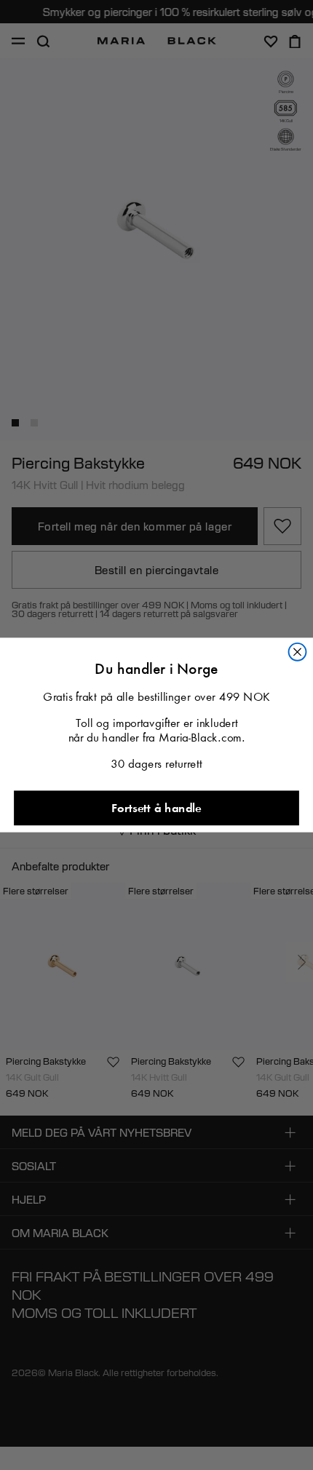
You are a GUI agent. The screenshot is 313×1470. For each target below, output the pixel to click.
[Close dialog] (297, 652)
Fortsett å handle (156, 808)
